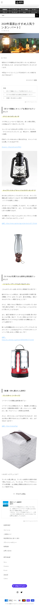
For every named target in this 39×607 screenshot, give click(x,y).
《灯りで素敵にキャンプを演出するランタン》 (19, 91)
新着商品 (5, 9)
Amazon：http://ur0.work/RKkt (11, 147)
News (24, 12)
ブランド (5, 12)
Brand (5, 570)
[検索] (37, 15)
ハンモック (14, 9)
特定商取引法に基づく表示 (11, 538)
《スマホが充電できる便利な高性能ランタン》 (19, 94)
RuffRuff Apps (29, 102)
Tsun (36, 102)
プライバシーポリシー (10, 542)
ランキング (14, 12)
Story (5, 562)
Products (6, 566)
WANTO (35, 521)
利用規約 (6, 546)
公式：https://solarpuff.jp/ (10, 426)
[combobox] (19, 15)
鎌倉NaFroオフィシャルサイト (16, 603)
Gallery (6, 578)
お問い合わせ (7, 550)
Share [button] (5, 58)
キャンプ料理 (24, 9)
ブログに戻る (21, 494)
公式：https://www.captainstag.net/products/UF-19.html (19, 223)
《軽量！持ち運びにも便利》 (14, 98)
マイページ (7, 530)
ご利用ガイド (7, 534)
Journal (6, 574)
